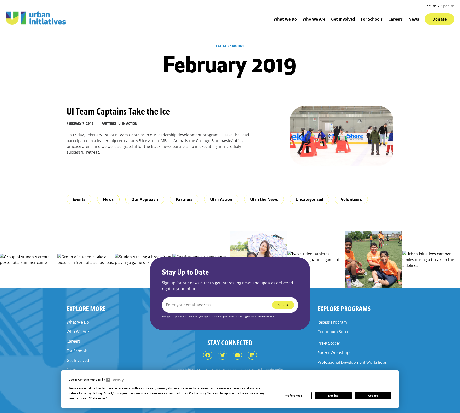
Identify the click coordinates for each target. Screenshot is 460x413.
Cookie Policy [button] (197, 393)
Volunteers (351, 199)
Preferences (293, 395)
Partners (108, 123)
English (430, 6)
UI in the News (264, 199)
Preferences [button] (97, 398)
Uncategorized (309, 199)
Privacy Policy (249, 370)
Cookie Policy (274, 370)
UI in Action (127, 123)
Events (79, 199)
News (108, 199)
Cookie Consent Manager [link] (85, 379)
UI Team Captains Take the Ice (118, 111)
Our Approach (144, 199)
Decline (333, 395)
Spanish (447, 6)
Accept (373, 395)
